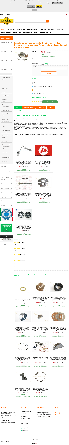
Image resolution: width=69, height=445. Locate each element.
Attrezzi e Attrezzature (5, 60)
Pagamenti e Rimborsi (25, 420)
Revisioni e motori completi (9, 32)
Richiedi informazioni (39, 93)
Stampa (35, 82)
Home (2, 29)
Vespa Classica (10, 29)
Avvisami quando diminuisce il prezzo (43, 86)
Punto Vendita (24, 413)
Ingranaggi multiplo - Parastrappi (6, 131)
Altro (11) (50, 107)
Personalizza (31, 6)
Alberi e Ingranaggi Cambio (6, 125)
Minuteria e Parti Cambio (5, 114)
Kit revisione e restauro (5, 188)
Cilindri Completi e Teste (6, 78)
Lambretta (51, 29)
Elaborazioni (21, 29)
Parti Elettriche (4, 69)
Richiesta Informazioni (25, 425)
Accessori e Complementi (6, 55)
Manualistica (3, 166)
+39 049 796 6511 (5, 420)
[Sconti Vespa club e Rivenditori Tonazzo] (6, 220)
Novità (2, 200)
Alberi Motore (5, 88)
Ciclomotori (42, 29)
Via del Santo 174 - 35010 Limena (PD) (8, 416)
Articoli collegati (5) (28, 107)
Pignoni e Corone (5, 110)
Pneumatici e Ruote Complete (5, 178)
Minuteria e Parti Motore (5, 153)
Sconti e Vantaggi (24, 423)
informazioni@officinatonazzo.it (8, 422)
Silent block (4, 141)
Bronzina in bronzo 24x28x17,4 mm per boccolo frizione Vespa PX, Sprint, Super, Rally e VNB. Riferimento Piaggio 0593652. (40, 299)
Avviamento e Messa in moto (6, 136)
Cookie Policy (24, 430)
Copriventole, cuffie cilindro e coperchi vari (6, 146)
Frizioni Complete (6, 95)
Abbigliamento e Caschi (5, 42)
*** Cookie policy (57, 3)
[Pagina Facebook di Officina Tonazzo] (55, 414)
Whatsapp (8, 14)
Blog (51, 32)
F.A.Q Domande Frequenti (26, 411)
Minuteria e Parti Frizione (5, 100)
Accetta (39, 6)
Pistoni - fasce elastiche (5, 83)
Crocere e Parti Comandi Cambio (5, 120)
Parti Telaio (3, 64)
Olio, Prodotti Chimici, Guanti (5, 172)
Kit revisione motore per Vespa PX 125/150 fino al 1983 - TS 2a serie (40, 358)
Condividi (36, 89)
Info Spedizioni (24, 416)
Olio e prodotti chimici (25, 32)
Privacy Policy (24, 428)
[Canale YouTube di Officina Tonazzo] (59, 414)
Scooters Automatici (5, 183)
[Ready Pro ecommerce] (34, 443)
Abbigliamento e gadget (41, 32)
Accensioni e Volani (6, 157)
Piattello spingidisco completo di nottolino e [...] (7, 239)
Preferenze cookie (4, 441)
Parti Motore (3, 74)
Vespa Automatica (32, 29)
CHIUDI (34, 10)
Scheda (17, 107)
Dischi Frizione (5, 92)
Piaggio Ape (60, 29)
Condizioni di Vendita (25, 418)
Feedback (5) (40, 107)
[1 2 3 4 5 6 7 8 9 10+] (54, 68)
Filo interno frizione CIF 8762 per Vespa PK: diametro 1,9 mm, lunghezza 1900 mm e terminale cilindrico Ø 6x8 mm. (23, 195)
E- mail (1, 14)
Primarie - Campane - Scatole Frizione (6, 105)
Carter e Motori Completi (5, 162)
